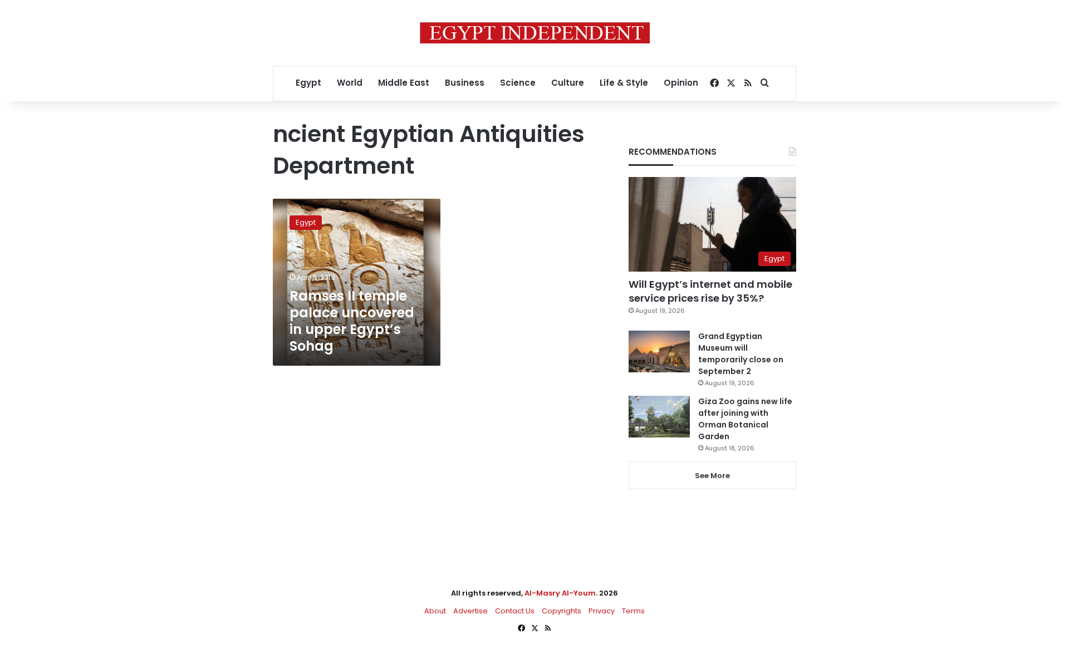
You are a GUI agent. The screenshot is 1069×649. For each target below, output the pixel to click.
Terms (633, 611)
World (349, 82)
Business (464, 82)
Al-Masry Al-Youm (560, 593)
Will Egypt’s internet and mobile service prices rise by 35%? (710, 291)
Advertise (470, 611)
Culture (567, 82)
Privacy (602, 611)
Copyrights (561, 611)
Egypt (308, 82)
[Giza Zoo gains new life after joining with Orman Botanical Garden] (659, 416)
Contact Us (514, 611)
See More (712, 475)
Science (518, 82)
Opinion (681, 82)
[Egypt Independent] (535, 32)
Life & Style (624, 82)
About (435, 611)
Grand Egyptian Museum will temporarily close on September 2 (740, 354)
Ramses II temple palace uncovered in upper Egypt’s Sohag (352, 321)
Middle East (403, 82)
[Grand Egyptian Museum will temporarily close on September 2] (659, 351)
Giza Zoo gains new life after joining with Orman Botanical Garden (745, 419)
